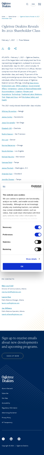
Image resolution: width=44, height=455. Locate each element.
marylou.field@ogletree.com (11, 292)
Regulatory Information (9, 408)
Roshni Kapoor (7, 134)
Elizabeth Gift (7, 128)
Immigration (12, 88)
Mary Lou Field (7, 286)
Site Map (5, 398)
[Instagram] (19, 438)
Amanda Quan (7, 173)
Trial (3, 97)
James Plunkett (7, 168)
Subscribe (5, 393)
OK (22, 266)
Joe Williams (7, 308)
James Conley (7, 117)
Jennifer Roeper (8, 179)
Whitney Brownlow (9, 111)
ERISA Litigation (22, 85)
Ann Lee (5, 139)
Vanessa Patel (7, 162)
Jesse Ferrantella (8, 122)
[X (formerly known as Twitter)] (3, 438)
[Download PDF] (3, 48)
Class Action (33, 82)
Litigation (18, 91)
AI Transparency (7, 422)
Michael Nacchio (8, 156)
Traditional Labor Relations (31, 94)
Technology (16, 94)
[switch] (38, 235)
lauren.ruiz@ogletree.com (10, 303)
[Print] (9, 48)
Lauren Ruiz (6, 297)
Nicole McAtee (7, 151)
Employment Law (8, 85)
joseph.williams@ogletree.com (12, 314)
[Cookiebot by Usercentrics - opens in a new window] (31, 186)
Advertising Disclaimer (9, 412)
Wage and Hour (12, 97)
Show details (31, 259)
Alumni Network (7, 388)
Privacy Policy (6, 417)
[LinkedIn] (11, 438)
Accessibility (6, 403)
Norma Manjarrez (8, 145)
